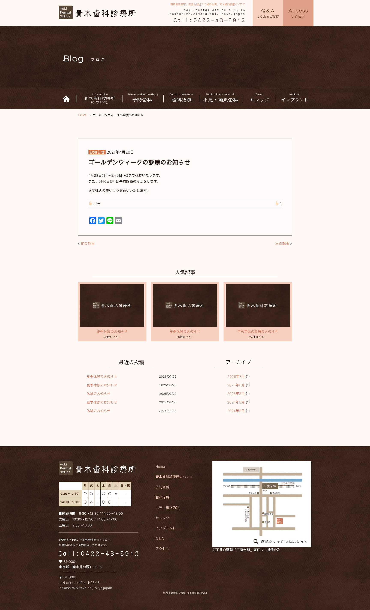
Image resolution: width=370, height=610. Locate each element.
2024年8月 (236, 402)
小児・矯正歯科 (167, 507)
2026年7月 (236, 376)
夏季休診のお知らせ (112, 331)
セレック (162, 518)
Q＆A (159, 538)
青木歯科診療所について (174, 477)
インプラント (165, 528)
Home (160, 466)
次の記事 (282, 243)
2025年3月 (236, 394)
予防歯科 (162, 487)
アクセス (162, 549)
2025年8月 (236, 385)
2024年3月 (236, 411)
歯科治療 (162, 497)
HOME (82, 115)
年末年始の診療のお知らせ (257, 331)
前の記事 (88, 243)
